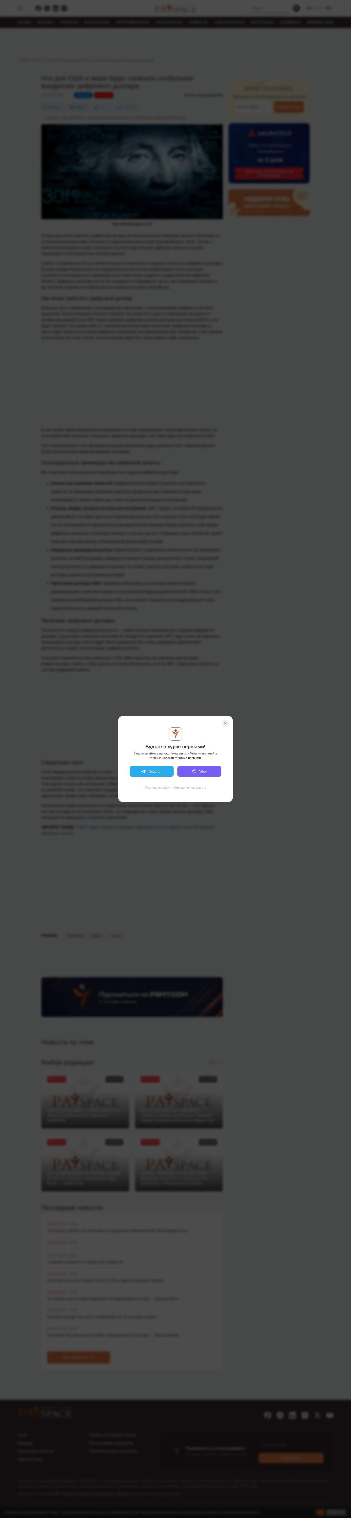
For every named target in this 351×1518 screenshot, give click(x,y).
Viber (203, 771)
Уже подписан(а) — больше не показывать (175, 787)
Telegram (155, 771)
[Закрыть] (225, 723)
